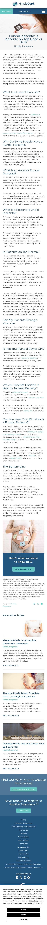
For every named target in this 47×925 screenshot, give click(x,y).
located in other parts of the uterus (18, 133)
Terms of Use (23, 854)
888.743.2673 (24, 11)
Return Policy (23, 840)
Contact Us (23, 830)
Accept (23, 909)
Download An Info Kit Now (23, 789)
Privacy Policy (23, 837)
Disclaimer (23, 844)
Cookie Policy (23, 857)
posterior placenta (20, 392)
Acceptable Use (24, 847)
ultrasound (35, 115)
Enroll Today (23, 810)
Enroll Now (6, 11)
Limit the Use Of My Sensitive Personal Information (23, 868)
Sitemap (23, 833)
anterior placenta (36, 398)
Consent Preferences (23, 861)
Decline (23, 914)
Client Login (23, 850)
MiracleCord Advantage (23, 823)
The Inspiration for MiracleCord (23, 827)
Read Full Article (11, 665)
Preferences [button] (37, 903)
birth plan (28, 411)
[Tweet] (38, 604)
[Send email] (42, 604)
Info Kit (32, 456)
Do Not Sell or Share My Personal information (23, 864)
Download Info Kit (23, 569)
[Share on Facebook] (34, 604)
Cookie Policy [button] (33, 901)
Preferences (24, 919)
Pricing (23, 820)
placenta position (29, 358)
